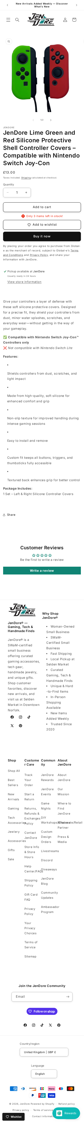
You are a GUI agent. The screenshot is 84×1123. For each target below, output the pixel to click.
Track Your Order (28, 780)
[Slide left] (33, 120)
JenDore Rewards (47, 777)
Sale (11, 859)
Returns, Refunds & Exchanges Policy (31, 816)
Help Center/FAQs (31, 869)
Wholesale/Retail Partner (65, 825)
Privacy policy (21, 1110)
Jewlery (14, 832)
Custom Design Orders (47, 837)
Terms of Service (31, 944)
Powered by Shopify (42, 1104)
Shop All (14, 771)
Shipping (26, 177)
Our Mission (63, 791)
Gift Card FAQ (31, 897)
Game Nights (46, 806)
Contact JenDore (30, 835)
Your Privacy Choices (30, 928)
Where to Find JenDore (64, 808)
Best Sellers (13, 782)
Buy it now (42, 236)
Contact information (44, 1116)
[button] (8, 19)
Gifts (11, 850)
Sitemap (30, 956)
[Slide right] (50, 120)
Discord (47, 860)
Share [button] (11, 515)
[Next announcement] (76, 5)
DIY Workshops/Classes (48, 820)
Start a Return (29, 797)
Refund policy (66, 1104)
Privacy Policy (29, 911)
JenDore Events (47, 791)
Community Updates (48, 895)
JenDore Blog (47, 881)
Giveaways (48, 869)
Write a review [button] (42, 571)
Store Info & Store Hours (31, 852)
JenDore (25, 1104)
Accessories (15, 841)
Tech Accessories (15, 820)
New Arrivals (13, 797)
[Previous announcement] (7, 5)
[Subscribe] (67, 997)
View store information (24, 282)
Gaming (13, 808)
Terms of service (43, 1110)
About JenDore (64, 777)
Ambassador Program (48, 909)
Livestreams (48, 851)
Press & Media (63, 839)
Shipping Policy (31, 883)
